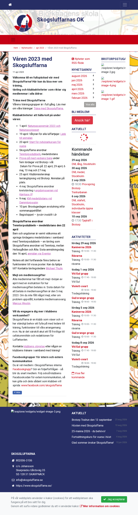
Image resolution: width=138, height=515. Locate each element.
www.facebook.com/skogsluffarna (41, 385)
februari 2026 (80, 97)
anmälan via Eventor (39, 253)
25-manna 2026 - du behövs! (89, 431)
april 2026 (77, 89)
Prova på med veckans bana (35, 158)
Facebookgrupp (22, 369)
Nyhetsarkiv (27, 48)
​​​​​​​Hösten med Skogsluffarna (87, 425)
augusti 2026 (79, 76)
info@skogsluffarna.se (29, 480)
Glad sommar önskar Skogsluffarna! (93, 442)
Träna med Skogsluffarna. (49, 108)
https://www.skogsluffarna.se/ (34, 485)
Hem (16, 48)
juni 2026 (77, 80)
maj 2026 (77, 84)
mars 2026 (78, 93)
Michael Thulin (54, 268)
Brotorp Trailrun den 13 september (92, 419)
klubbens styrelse (34, 346)
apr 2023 (40, 48)
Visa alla (90, 104)
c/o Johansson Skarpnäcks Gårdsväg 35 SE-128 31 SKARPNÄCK (30, 470)
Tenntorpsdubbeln (30, 154)
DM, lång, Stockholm (84, 164)
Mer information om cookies (101, 506)
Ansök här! (82, 120)
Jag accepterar (115, 499)
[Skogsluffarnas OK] (23, 22)
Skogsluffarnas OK (60, 19)
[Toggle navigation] (125, 4)
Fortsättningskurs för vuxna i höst (91, 437)
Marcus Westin (21, 303)
